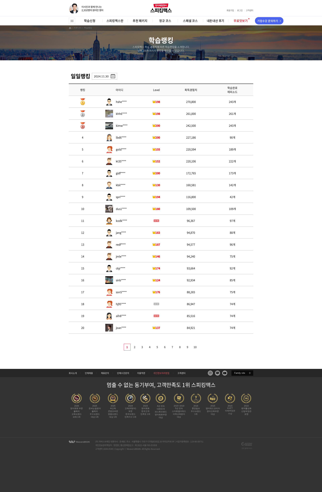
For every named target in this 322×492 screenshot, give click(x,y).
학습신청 (89, 20)
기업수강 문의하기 (267, 21)
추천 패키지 (140, 20)
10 (195, 347)
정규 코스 (165, 20)
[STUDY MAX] (79, 442)
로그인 (240, 10)
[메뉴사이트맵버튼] (72, 21)
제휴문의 (105, 373)
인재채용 (89, 373)
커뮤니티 (77, 28)
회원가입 (230, 10)
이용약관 (141, 373)
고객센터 (249, 10)
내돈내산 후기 (215, 20)
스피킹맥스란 (114, 20)
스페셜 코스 (190, 20)
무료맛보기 (241, 20)
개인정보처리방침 (161, 373)
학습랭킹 (88, 28)
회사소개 (73, 373)
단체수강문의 (123, 373)
